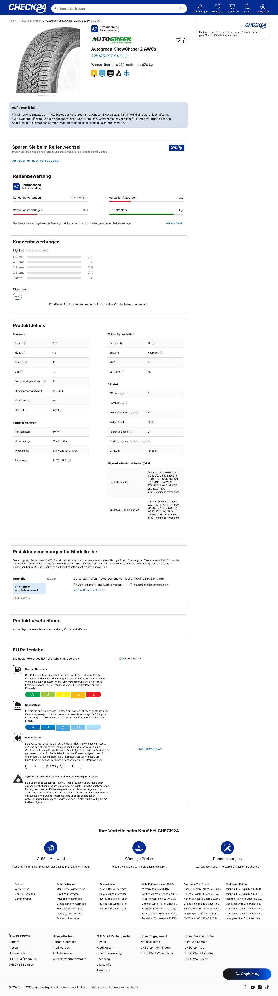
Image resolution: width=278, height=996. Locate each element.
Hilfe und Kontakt (196, 941)
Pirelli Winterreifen (68, 893)
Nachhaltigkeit (150, 941)
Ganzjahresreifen (25, 893)
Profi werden (61, 947)
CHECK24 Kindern (156, 947)
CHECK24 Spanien (21, 964)
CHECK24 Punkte (196, 959)
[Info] (24, 343)
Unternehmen (18, 953)
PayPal (101, 941)
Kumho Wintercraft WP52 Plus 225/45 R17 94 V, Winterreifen (202, 889)
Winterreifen (22, 889)
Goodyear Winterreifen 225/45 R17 (160, 918)
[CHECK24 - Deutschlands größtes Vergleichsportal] (27, 8)
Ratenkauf (103, 970)
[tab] (41, 95)
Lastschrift (104, 964)
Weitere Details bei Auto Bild (90, 590)
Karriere (14, 941)
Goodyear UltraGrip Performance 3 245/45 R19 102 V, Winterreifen (244, 918)
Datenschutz (97, 987)
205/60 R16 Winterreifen (113, 889)
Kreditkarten (105, 947)
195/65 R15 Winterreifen (113, 893)
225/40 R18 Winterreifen (113, 898)
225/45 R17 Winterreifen (113, 908)
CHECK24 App (194, 947)
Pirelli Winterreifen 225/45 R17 (158, 898)
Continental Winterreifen (71, 889)
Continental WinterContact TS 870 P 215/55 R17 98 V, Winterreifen (244, 908)
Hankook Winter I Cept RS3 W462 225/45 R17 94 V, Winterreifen (202, 893)
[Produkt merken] (178, 40)
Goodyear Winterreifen (70, 913)
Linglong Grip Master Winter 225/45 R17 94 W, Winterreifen (202, 913)
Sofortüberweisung (109, 953)
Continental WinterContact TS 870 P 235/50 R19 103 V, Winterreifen (244, 913)
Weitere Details (175, 223)
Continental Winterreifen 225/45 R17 (160, 893)
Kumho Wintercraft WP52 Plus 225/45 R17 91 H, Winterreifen (202, 908)
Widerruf (132, 987)
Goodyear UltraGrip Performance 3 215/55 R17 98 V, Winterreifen (244, 903)
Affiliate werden (63, 953)
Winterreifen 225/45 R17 (155, 889)
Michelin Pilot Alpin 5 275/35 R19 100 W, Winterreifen (244, 893)
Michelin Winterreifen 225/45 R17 (160, 903)
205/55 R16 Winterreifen (113, 903)
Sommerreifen (23, 898)
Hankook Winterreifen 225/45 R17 (160, 913)
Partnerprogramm (64, 941)
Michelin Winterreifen (69, 898)
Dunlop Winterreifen (68, 918)
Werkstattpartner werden (69, 959)
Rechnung (103, 959)
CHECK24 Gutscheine (199, 953)
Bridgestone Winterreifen (71, 903)
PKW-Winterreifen (31, 20)
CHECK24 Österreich (23, 959)
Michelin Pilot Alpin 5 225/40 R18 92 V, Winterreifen (244, 889)
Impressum (116, 987)
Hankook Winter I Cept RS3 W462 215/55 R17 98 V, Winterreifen (244, 898)
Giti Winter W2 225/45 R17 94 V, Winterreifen (202, 918)
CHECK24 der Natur (157, 953)
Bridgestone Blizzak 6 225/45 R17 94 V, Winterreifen (202, 903)
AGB (83, 987)
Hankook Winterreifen (69, 908)
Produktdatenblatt (149, 749)
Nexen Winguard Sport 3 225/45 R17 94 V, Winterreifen (202, 898)
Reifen (12, 20)
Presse (13, 947)
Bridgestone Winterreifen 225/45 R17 (160, 908)
